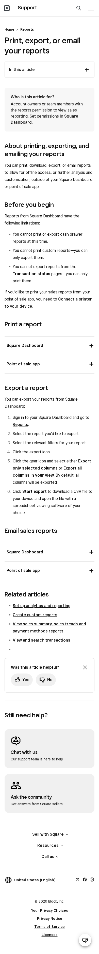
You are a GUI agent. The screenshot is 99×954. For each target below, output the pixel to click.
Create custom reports (35, 614)
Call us (47, 856)
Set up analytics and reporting (42, 605)
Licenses (50, 935)
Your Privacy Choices (49, 910)
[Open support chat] (85, 940)
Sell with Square (48, 834)
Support (27, 8)
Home (9, 29)
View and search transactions (41, 640)
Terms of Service (49, 927)
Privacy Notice (49, 918)
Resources (48, 845)
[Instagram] (91, 879)
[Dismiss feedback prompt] (85, 667)
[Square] (7, 8)
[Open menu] (91, 8)
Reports (27, 29)
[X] (77, 879)
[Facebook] (84, 879)
